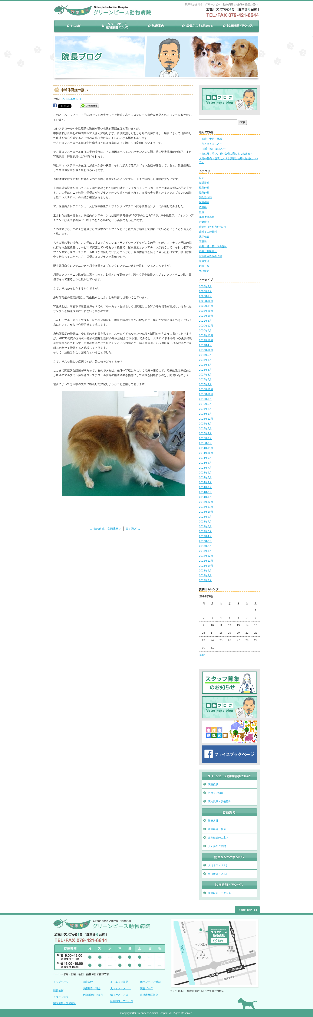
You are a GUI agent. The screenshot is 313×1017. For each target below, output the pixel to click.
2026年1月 (205, 296)
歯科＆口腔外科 (208, 231)
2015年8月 (205, 423)
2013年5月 (205, 531)
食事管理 (204, 261)
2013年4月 (205, 536)
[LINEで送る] (89, 105)
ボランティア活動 (150, 981)
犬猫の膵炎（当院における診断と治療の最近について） (228, 160)
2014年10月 (206, 453)
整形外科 (204, 192)
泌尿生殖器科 (206, 217)
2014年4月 (205, 482)
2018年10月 (206, 350)
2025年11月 (206, 306)
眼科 (201, 212)
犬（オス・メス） (218, 865)
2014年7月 (205, 467)
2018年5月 (205, 359)
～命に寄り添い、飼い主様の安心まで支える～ (226, 153)
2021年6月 (205, 320)
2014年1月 (205, 497)
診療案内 (156, 26)
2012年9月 (205, 570)
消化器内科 (205, 197)
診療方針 (213, 820)
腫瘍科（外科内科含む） (213, 226)
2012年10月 (206, 565)
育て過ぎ (133, 528)
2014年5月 (205, 477)
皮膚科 (203, 207)
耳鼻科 (203, 241)
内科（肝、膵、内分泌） (213, 246)
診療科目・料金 (217, 829)
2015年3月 (205, 438)
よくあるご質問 (217, 846)
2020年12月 (206, 325)
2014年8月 (205, 462)
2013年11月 (206, 506)
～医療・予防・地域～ (212, 138)
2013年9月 (205, 516)
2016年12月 (206, 389)
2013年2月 (205, 546)
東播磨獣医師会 (149, 994)
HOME (74, 26)
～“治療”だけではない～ (212, 148)
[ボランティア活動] (229, 693)
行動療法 (204, 221)
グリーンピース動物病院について (115, 26)
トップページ (61, 981)
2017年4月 (205, 384)
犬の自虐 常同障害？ (105, 528)
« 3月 (202, 654)
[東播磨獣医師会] (229, 742)
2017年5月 (205, 379)
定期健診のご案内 (218, 837)
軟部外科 (204, 187)
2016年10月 (206, 394)
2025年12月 (206, 301)
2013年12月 (206, 502)
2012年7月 (205, 580)
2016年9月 (205, 399)
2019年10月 (206, 340)
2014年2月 (205, 492)
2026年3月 (205, 286)
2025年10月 (206, 310)
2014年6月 (205, 472)
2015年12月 (206, 418)
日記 (201, 177)
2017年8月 (205, 374)
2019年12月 (206, 335)
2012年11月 (206, 560)
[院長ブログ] (229, 109)
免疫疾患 (204, 270)
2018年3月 (205, 369)
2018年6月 (205, 355)
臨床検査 (204, 236)
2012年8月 (205, 575)
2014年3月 (205, 487)
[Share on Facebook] (55, 105)
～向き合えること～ (210, 143)
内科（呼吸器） (208, 251)
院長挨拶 (213, 784)
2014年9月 (205, 457)
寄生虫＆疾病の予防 (210, 256)
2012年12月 (206, 555)
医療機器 (204, 202)
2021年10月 (206, 315)
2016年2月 (205, 408)
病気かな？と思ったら (197, 26)
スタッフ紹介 (215, 792)
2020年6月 (205, 330)
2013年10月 (206, 511)
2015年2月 (205, 443)
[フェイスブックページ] (229, 761)
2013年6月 (205, 526)
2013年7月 (205, 521)
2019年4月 (205, 345)
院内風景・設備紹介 (219, 801)
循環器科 (204, 182)
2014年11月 (206, 448)
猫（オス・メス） (218, 873)
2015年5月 (205, 428)
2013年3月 (205, 541)
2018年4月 (205, 364)
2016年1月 (205, 413)
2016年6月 (205, 404)
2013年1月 (205, 550)
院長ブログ (146, 988)
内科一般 (204, 266)
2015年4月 (205, 433)
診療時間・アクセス (238, 26)
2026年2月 (205, 291)
